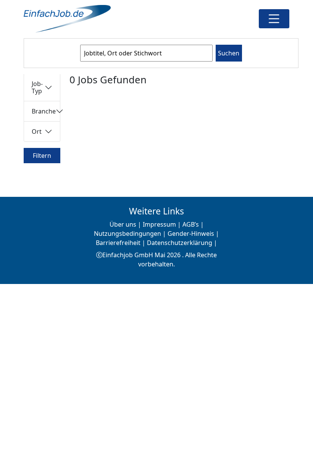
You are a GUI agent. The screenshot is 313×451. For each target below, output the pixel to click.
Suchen (228, 53)
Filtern (42, 155)
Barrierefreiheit (118, 242)
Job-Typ (37, 87)
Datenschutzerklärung (179, 242)
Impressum (159, 224)
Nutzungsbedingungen (127, 233)
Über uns (123, 224)
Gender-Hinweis (191, 233)
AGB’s (190, 224)
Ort (37, 131)
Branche (44, 111)
